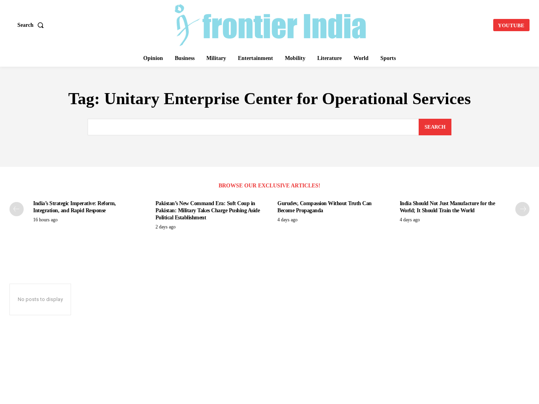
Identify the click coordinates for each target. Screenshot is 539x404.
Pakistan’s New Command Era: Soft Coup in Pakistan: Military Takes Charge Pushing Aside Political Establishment (207, 210)
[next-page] (522, 209)
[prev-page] (16, 209)
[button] (32, 25)
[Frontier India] (270, 24)
